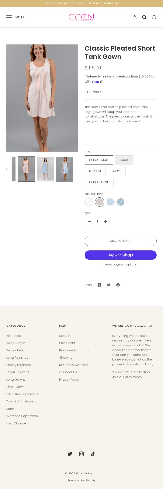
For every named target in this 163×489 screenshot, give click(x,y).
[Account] (134, 17)
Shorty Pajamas (18, 365)
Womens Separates (22, 416)
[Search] (144, 17)
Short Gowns (16, 386)
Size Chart (67, 343)
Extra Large (99, 182)
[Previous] (7, 169)
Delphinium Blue (121, 202)
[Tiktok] (93, 454)
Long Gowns (15, 379)
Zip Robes (14, 335)
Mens (10, 408)
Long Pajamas (17, 357)
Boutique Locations (74, 350)
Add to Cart (120, 241)
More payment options (121, 264)
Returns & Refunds (73, 365)
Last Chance (16, 423)
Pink (99, 202)
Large (116, 171)
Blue (110, 202)
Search (64, 335)
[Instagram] (81, 454)
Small (124, 160)
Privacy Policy (69, 379)
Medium (95, 171)
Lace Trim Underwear (22, 394)
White (89, 202)
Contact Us (68, 372)
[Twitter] (70, 454)
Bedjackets (15, 350)
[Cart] (154, 17)
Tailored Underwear (21, 401)
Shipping (66, 357)
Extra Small (99, 160)
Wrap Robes (15, 343)
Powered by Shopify (82, 480)
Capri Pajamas (17, 372)
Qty (88, 213)
